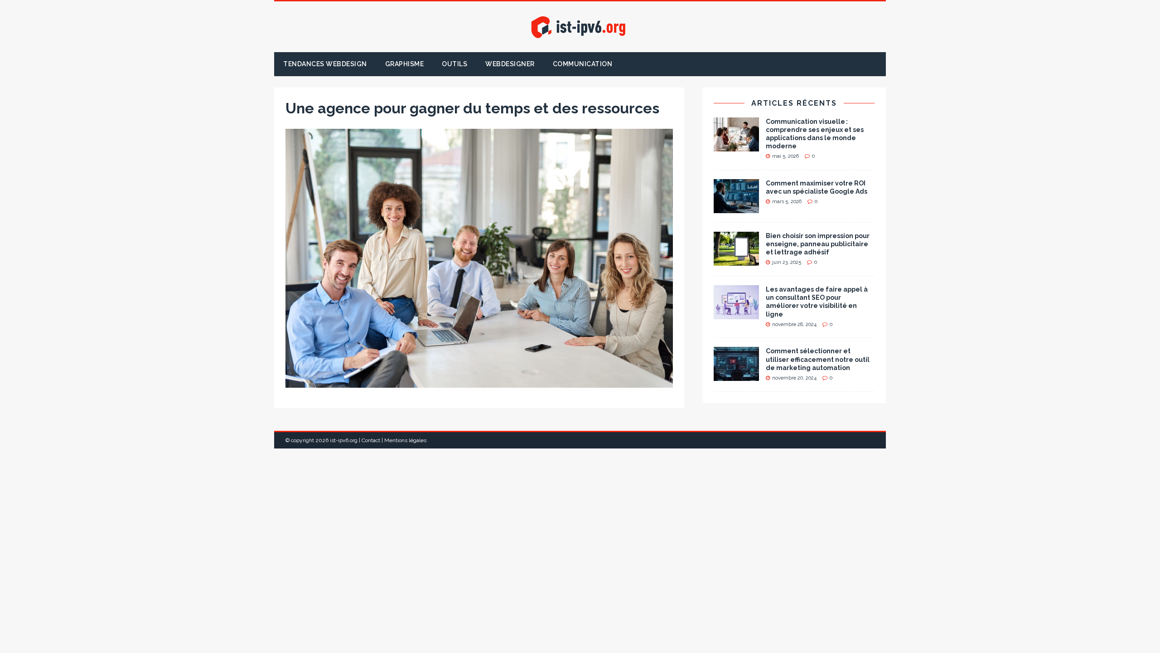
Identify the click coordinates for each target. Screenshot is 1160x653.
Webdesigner (510, 64)
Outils (454, 64)
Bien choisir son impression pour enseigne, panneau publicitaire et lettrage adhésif (818, 244)
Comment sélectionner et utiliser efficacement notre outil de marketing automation (818, 359)
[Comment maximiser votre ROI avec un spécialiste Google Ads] (736, 208)
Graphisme (404, 64)
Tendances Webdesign (325, 64)
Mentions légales (405, 440)
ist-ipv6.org (344, 440)
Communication (583, 64)
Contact (371, 440)
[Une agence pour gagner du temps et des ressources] (479, 382)
